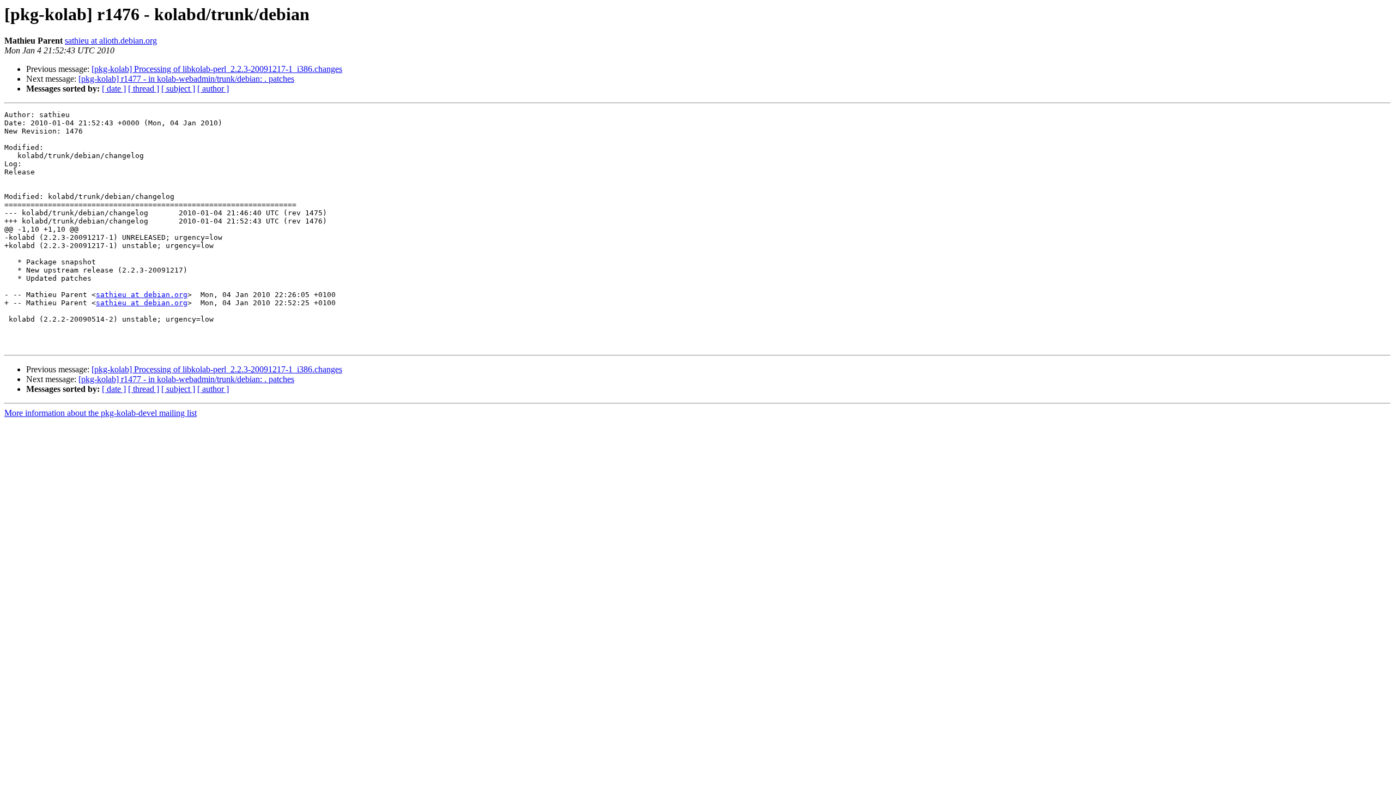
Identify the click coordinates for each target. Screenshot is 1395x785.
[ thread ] (143, 88)
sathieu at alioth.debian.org (111, 40)
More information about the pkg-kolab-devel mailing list (100, 413)
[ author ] (213, 88)
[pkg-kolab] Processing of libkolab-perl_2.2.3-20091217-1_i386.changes (217, 69)
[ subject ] (178, 88)
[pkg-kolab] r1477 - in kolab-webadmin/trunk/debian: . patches (186, 78)
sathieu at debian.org (141, 295)
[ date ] (114, 88)
